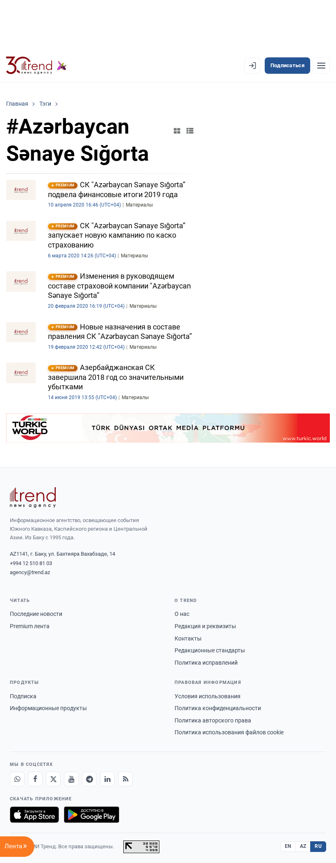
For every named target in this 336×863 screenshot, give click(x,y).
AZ (303, 846)
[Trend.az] (36, 66)
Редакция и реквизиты (205, 626)
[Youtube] (71, 779)
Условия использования (208, 696)
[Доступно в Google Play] (91, 814)
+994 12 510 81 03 (31, 563)
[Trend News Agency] (33, 497)
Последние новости (36, 614)
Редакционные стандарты (210, 650)
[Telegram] (89, 779)
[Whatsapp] (17, 779)
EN (288, 846)
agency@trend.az (30, 572)
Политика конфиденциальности (218, 708)
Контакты (188, 638)
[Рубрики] (321, 65)
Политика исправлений (206, 662)
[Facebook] (35, 779)
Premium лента (30, 626)
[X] (53, 779)
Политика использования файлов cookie (229, 732)
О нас (182, 614)
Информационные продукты (48, 708)
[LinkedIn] (107, 779)
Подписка (23, 696)
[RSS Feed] (125, 779)
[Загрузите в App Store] (34, 814)
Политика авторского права (213, 720)
